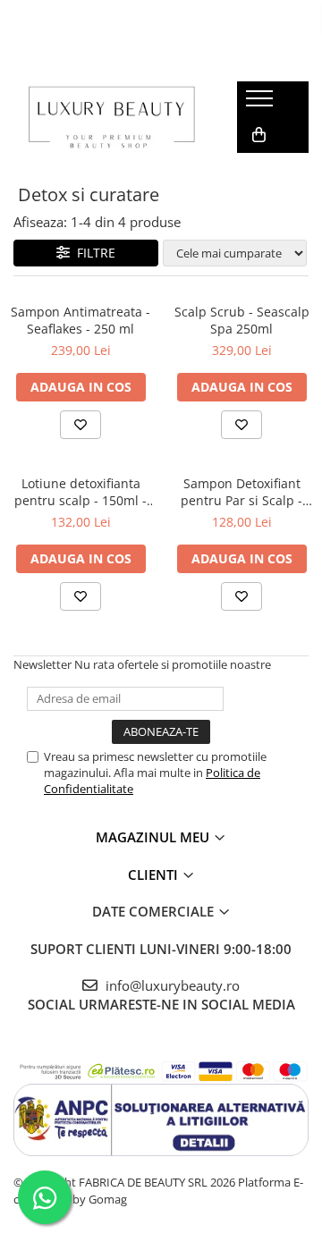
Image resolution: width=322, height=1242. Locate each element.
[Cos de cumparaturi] (259, 135)
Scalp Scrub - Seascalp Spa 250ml (241, 320)
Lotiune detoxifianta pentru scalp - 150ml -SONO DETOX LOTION (80, 492)
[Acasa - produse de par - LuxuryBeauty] (111, 117)
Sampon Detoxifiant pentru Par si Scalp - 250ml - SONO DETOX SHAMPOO (241, 492)
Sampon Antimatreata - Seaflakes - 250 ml (80, 320)
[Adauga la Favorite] (80, 424)
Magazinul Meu (154, 837)
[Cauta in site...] (257, 171)
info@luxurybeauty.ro (171, 985)
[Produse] (261, 103)
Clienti (155, 874)
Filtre (92, 252)
